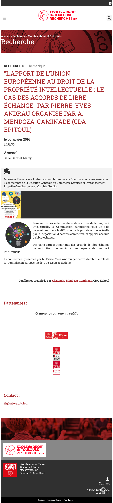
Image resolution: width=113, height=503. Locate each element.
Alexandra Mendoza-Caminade (72, 280)
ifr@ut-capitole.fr (16, 403)
